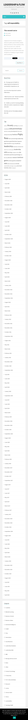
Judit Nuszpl (8, 35)
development (14, 131)
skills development (11, 163)
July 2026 (7, 183)
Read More (19, 62)
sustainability (6, 165)
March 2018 (7, 455)
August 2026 (8, 179)
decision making (7, 131)
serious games (12, 160)
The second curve (10, 30)
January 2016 (8, 561)
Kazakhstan (17, 143)
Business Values (9, 620)
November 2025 (8, 205)
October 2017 (8, 476)
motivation (6, 154)
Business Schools (10, 616)
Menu (5, 16)
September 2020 (9, 370)
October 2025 (8, 209)
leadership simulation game (9, 149)
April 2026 (7, 188)
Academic (8, 607)
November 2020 (8, 361)
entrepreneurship (8, 134)
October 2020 (8, 366)
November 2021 (8, 328)
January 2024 (8, 251)
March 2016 (7, 557)
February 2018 (8, 459)
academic (5, 125)
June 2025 (7, 226)
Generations (8, 637)
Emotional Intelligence (11, 624)
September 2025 (9, 213)
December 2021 (8, 323)
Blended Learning (10, 612)
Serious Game (9, 692)
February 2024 (8, 247)
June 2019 (7, 404)
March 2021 (7, 349)
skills (5, 163)
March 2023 (7, 281)
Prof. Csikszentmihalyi (11, 679)
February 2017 (8, 510)
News (7, 662)
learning (9, 152)
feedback (15, 134)
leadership (8, 146)
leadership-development (18, 146)
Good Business (9, 641)
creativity (6, 129)
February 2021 (8, 353)
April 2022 (7, 306)
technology (11, 165)
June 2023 (7, 268)
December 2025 (8, 200)
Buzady (10, 125)
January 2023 (8, 285)
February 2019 (8, 417)
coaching (15, 125)
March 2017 (7, 506)
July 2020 (7, 374)
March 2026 (7, 192)
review (7, 688)
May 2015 (7, 590)
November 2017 (8, 472)
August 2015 (8, 578)
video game (14, 167)
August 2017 (8, 484)
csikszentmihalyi (15, 128)
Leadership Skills (9, 650)
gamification (6, 141)
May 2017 (7, 497)
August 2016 (8, 535)
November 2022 (8, 294)
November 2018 (8, 425)
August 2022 (8, 302)
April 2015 (7, 595)
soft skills (17, 163)
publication (9, 157)
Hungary (13, 143)
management (14, 152)
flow (6, 138)
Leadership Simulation (11, 646)
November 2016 (8, 523)
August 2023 (8, 260)
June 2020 (7, 378)
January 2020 (8, 391)
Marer (18, 152)
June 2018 (7, 442)
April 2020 (7, 387)
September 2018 (9, 434)
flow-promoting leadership (15, 138)
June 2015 (7, 586)
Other (7, 667)
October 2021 (8, 332)
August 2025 (8, 217)
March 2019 (7, 412)
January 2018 (8, 463)
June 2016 (7, 544)
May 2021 (7, 344)
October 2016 (8, 527)
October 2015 (8, 573)
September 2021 (9, 336)
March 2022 (7, 311)
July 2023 (7, 264)
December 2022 (8, 289)
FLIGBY (7, 629)
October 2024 (8, 234)
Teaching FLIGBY (9, 705)
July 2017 (7, 489)
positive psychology (15, 154)
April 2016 (7, 552)
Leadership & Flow (14, 4)
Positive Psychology (10, 671)
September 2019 (9, 395)
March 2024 (7, 243)
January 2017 (8, 514)
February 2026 (8, 196)
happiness (19, 141)
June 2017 (7, 493)
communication (20, 125)
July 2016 (7, 540)
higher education (7, 143)
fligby (20, 134)
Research (8, 684)
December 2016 (8, 518)
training (15, 165)
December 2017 (8, 467)
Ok (14, 717)
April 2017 (7, 501)
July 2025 (7, 221)
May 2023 (7, 272)
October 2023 (8, 255)
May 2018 (7, 446)
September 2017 (9, 480)
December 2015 (8, 565)
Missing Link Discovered (11, 658)
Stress (7, 696)
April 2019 (7, 408)
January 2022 (8, 319)
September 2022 (9, 298)
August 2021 (8, 340)
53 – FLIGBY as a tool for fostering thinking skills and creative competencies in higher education (14, 105)
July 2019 (7, 400)
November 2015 (8, 569)
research (15, 157)
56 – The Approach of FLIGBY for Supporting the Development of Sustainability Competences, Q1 (11, 84)
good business (13, 141)
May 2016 (7, 548)
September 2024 (9, 238)
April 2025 (7, 230)
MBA (20, 152)
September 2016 (9, 531)
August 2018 (8, 438)
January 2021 (8, 357)
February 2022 (8, 315)
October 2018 (8, 429)
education (20, 131)
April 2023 (7, 277)
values (10, 167)
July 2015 (7, 582)
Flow (7, 633)
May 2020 (7, 383)
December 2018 (8, 421)
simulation (18, 160)
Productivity (8, 675)
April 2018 (7, 450)
